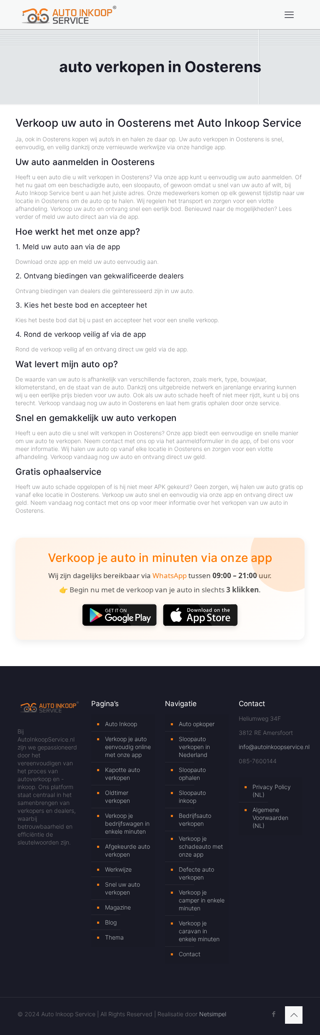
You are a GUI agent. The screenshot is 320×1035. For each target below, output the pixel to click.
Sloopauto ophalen (192, 773)
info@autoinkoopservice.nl (274, 746)
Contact (189, 953)
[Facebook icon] (273, 1014)
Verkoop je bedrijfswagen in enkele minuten (127, 823)
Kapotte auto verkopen (122, 773)
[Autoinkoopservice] (69, 14)
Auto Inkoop (121, 723)
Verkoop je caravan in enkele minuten (199, 931)
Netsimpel (212, 1013)
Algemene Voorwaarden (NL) (270, 817)
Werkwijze (118, 869)
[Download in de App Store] (200, 615)
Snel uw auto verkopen (122, 888)
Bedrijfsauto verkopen (195, 819)
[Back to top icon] (293, 1015)
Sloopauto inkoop (192, 796)
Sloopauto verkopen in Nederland (194, 746)
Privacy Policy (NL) (271, 790)
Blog (111, 922)
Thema (114, 937)
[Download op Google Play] (119, 615)
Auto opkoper (197, 723)
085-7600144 (258, 760)
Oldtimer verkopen (117, 796)
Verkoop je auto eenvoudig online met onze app (128, 746)
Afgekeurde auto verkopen (127, 850)
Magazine (118, 907)
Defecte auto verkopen (196, 873)
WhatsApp (169, 575)
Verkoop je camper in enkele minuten (202, 900)
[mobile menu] (289, 15)
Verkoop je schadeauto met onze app (201, 846)
